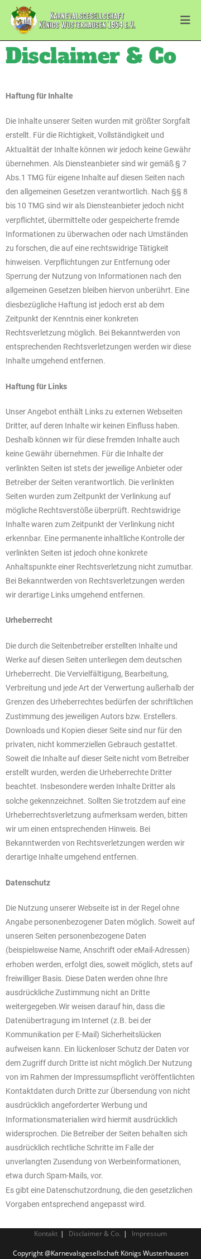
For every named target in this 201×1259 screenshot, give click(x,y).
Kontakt (46, 1233)
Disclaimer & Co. (95, 1233)
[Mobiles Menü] (185, 20)
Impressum (149, 1233)
